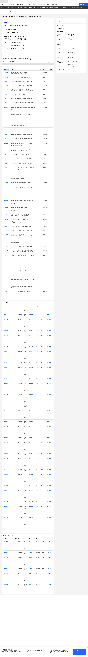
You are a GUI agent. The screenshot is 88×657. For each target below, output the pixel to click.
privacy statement (36, 654)
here (57, 652)
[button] (87, 647)
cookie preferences (29, 651)
